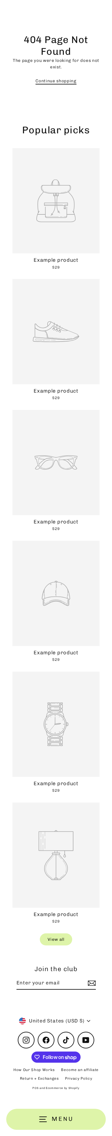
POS (35, 1088)
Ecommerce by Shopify (63, 1088)
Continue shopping (56, 80)
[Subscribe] (91, 983)
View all (56, 939)
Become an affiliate (80, 1070)
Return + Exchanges (39, 1078)
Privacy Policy (78, 1078)
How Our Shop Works (34, 1070)
